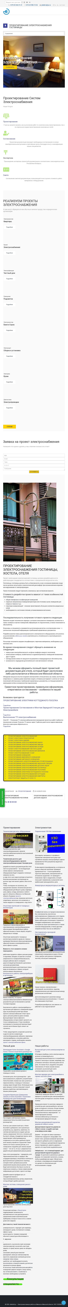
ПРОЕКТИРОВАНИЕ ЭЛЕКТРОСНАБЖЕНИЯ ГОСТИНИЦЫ (27, 768)
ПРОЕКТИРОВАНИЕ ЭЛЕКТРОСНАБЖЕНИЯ (22, 736)
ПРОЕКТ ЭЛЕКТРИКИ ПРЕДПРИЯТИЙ (21, 738)
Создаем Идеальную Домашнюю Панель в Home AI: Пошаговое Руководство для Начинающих (17, 1096)
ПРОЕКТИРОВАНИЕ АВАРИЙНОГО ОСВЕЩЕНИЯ (24, 757)
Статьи (9, 426)
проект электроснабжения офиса (14, 1042)
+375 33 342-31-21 (16, 5)
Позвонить (10, 67)
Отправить (34, 472)
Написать (26, 67)
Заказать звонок (2, 798)
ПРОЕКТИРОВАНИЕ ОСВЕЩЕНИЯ (19, 755)
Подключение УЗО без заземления (48, 831)
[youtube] (27, 2)
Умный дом (22, 1210)
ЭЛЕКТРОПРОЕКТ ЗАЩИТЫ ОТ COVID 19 (22, 778)
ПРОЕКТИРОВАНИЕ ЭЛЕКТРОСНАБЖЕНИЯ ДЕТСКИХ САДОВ (28, 765)
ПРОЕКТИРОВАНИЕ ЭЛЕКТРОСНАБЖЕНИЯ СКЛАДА (25, 747)
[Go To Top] (64, 1303)
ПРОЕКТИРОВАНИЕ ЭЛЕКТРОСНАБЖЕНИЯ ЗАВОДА (25, 744)
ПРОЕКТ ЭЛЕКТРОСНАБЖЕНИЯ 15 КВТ (21, 753)
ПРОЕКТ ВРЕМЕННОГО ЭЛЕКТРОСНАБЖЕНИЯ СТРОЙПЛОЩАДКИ (30, 761)
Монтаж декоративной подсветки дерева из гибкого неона (47, 1123)
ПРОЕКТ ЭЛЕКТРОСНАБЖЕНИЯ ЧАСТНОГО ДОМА (25, 749)
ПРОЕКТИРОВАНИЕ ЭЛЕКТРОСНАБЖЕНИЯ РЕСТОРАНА (27, 770)
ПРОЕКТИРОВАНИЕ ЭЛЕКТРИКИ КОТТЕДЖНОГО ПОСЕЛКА (30, 700)
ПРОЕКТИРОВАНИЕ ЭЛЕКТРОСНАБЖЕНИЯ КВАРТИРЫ (26, 776)
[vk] (29, 2)
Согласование (9, 139)
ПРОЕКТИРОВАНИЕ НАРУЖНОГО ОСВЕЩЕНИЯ (23, 759)
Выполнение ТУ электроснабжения (19, 717)
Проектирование (10, 122)
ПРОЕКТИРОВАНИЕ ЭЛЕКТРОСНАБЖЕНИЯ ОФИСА (25, 742)
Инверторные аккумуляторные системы (50, 885)
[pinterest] (24, 2)
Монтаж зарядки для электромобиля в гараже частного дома (49, 1075)
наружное (8, 1239)
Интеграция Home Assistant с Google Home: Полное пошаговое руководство (17, 1050)
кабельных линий (21, 636)
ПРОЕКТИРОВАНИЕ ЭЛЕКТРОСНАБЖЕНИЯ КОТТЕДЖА (26, 774)
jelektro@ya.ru (46, 5)
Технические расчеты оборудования (16, 831)
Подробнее (9, 227)
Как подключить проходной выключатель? (45, 933)
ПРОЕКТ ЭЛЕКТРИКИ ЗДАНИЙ (18, 740)
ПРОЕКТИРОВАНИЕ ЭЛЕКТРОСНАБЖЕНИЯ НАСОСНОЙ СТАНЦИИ (30, 763)
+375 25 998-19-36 (31, 5)
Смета (5, 175)
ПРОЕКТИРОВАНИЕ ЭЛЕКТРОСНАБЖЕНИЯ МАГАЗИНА (26, 751)
